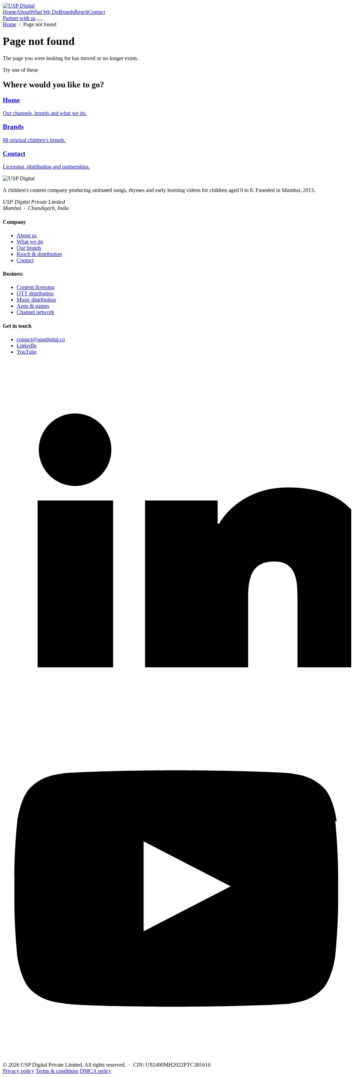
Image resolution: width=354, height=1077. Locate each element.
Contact (96, 12)
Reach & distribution (39, 254)
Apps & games (33, 306)
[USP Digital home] (19, 6)
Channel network (35, 312)
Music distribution (36, 300)
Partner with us (19, 18)
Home (9, 12)
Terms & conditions (57, 1071)
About (23, 12)
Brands (66, 12)
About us (27, 235)
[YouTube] (177, 1058)
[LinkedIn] (177, 709)
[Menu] (40, 20)
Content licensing (36, 287)
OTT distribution (35, 293)
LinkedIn (27, 346)
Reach (81, 12)
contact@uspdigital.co (41, 339)
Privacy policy (18, 1071)
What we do (30, 242)
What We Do (44, 12)
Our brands (29, 248)
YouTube (27, 352)
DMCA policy (95, 1071)
